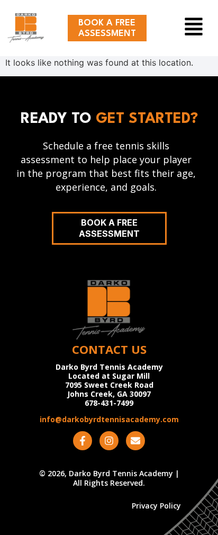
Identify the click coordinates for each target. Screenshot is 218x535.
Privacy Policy (156, 506)
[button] (187, 28)
